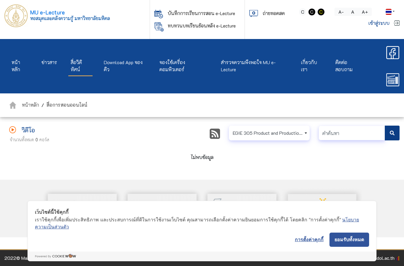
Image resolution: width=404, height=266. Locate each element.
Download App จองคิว (123, 65)
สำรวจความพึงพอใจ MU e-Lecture (248, 65)
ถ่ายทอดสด (274, 13)
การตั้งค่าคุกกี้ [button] (309, 239)
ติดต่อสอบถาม (344, 65)
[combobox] (269, 133)
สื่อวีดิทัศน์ (76, 65)
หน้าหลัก (16, 65)
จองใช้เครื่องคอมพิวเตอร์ (172, 65)
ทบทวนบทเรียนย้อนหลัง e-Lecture (202, 25)
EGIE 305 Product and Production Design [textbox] (271, 133)
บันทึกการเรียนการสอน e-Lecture (201, 13)
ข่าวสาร (49, 62)
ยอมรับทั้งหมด (349, 239)
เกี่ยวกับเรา (309, 65)
